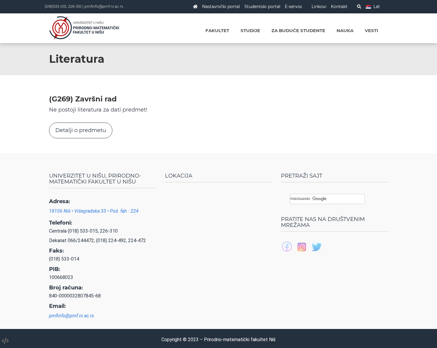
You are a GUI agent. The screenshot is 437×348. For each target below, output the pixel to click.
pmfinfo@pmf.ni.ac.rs (103, 6)
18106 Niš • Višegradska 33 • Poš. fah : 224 (94, 211)
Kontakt (339, 6)
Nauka (345, 30)
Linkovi (319, 6)
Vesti (371, 30)
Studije (250, 30)
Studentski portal (262, 6)
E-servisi (293, 6)
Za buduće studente (298, 30)
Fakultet (217, 30)
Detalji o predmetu (80, 130)
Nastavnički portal (221, 6)
